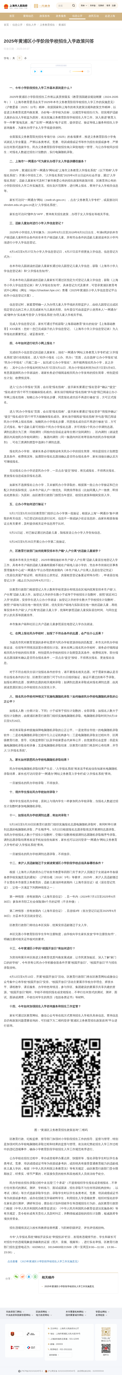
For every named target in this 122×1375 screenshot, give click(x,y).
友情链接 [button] (100, 1315)
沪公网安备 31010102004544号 (61, 1371)
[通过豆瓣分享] (35, 1276)
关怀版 (93, 5)
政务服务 (61, 16)
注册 (114, 5)
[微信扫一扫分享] (16, 1276)
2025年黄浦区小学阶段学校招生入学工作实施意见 (69, 1286)
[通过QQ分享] (28, 1276)
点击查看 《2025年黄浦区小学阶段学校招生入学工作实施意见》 (43, 1261)
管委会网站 (101, 1311)
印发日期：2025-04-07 (18, 49)
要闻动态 (28, 16)
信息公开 (77, 16)
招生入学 (31, 24)
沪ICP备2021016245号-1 (32, 1371)
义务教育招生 (47, 24)
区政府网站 (41, 1311)
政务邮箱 (53, 1355)
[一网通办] (17, 7)
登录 (108, 5)
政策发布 (45, 16)
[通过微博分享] (22, 1276)
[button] (15, 1311)
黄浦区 (62, 24)
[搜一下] (73, 5)
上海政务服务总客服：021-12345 (64, 1339)
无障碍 (101, 5)
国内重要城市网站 (75, 1315)
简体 (83, 5)
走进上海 (110, 16)
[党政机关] (16, 1334)
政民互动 (94, 16)
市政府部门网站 (14, 1311)
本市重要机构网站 (75, 1311)
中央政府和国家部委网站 (18, 1315)
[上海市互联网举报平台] (17, 1347)
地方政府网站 (42, 1315)
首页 (11, 16)
